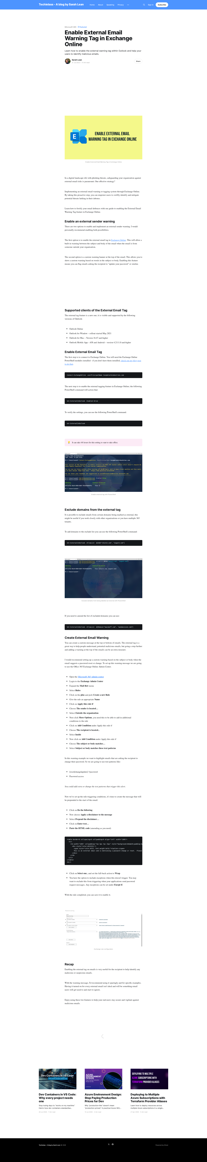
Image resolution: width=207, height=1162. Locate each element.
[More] (128, 4)
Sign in (151, 5)
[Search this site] (144, 4)
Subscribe (162, 5)
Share (138, 61)
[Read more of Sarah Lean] (68, 61)
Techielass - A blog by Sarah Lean (61, 4)
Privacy (121, 5)
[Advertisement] (103, 86)
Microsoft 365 (70, 27)
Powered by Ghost (162, 1145)
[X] (109, 1144)
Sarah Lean (77, 60)
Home (92, 5)
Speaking (110, 5)
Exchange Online (118, 240)
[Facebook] (113, 1144)
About (100, 5)
